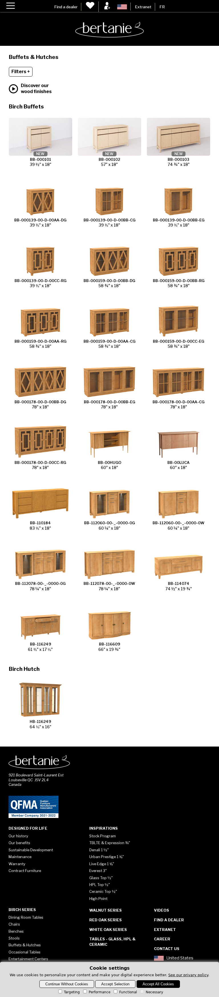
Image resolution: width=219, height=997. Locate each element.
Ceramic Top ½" (103, 891)
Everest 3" (98, 870)
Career (162, 939)
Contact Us (166, 948)
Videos (161, 910)
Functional (128, 992)
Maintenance (20, 856)
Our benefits (19, 842)
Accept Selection (115, 984)
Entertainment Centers (28, 959)
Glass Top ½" (101, 877)
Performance (99, 992)
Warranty (17, 864)
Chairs (14, 924)
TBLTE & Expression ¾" (109, 842)
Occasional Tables (24, 952)
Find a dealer (66, 7)
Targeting (72, 992)
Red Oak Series (105, 920)
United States (180, 958)
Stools (14, 938)
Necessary (154, 992)
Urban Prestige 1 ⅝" (106, 856)
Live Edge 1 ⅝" (101, 864)
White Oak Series (108, 929)
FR (162, 7)
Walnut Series (105, 910)
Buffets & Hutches (25, 945)
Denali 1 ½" (99, 850)
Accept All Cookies (158, 984)
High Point (98, 898)
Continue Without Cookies (66, 984)
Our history (18, 836)
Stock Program (102, 836)
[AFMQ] (33, 817)
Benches (16, 931)
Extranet (143, 7)
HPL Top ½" (99, 884)
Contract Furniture (25, 870)
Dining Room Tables (26, 917)
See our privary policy (188, 975)
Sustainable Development (31, 850)
